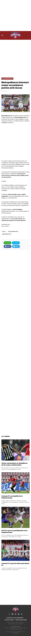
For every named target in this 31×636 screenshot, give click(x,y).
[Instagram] (15, 614)
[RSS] (22, 614)
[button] (2, 35)
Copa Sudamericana (7, 78)
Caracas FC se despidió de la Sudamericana (11, 497)
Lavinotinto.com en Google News (14, 617)
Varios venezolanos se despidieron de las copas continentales (14, 464)
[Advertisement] (15, 15)
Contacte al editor (9, 619)
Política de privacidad (21, 619)
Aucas (3, 231)
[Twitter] (9, 614)
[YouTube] (18, 614)
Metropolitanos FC (6, 234)
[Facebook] (12, 614)
